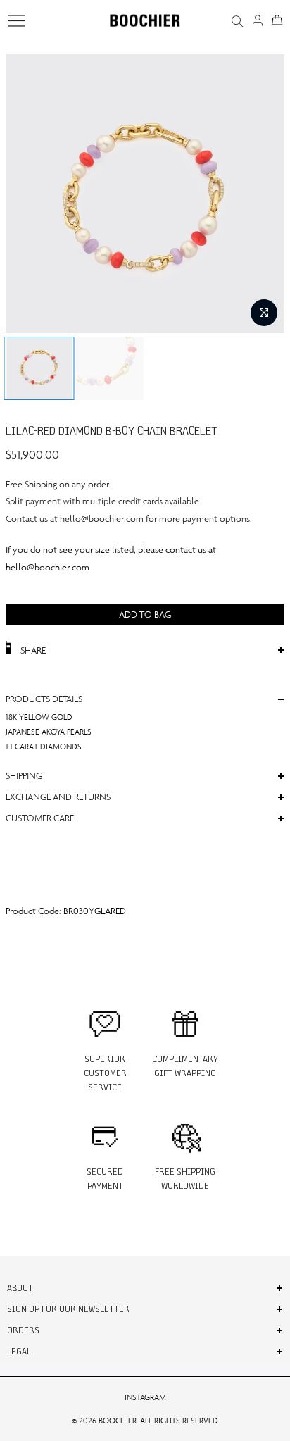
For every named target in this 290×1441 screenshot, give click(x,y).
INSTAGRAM (145, 1397)
